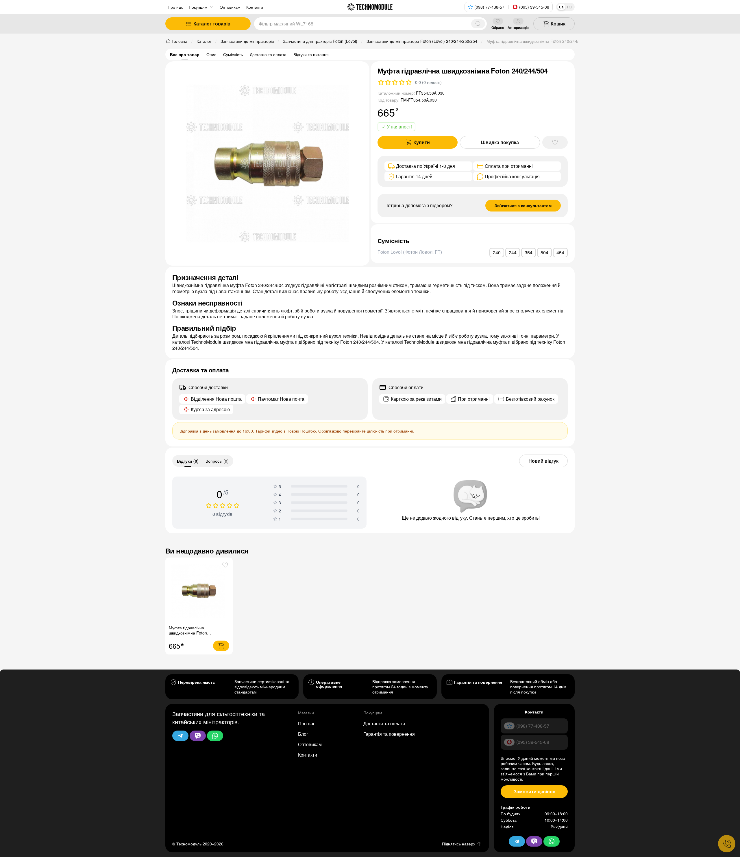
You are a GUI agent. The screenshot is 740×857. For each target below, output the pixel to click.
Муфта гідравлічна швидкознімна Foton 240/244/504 (188, 633)
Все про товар (184, 54)
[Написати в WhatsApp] (215, 736)
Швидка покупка (500, 142)
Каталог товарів (211, 23)
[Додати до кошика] (221, 646)
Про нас (175, 7)
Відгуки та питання (311, 54)
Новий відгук (543, 460)
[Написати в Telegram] (180, 736)
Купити (421, 142)
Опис (211, 54)
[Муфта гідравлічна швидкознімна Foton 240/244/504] (199, 591)
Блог (303, 734)
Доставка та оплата (268, 54)
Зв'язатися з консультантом (523, 205)
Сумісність (233, 54)
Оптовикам (310, 744)
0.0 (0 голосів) (428, 82)
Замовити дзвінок (534, 791)
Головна (179, 41)
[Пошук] (478, 23)
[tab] (187, 461)
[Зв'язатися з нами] (726, 843)
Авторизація (518, 27)
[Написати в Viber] (198, 736)
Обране (497, 27)
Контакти (307, 754)
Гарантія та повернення (389, 734)
